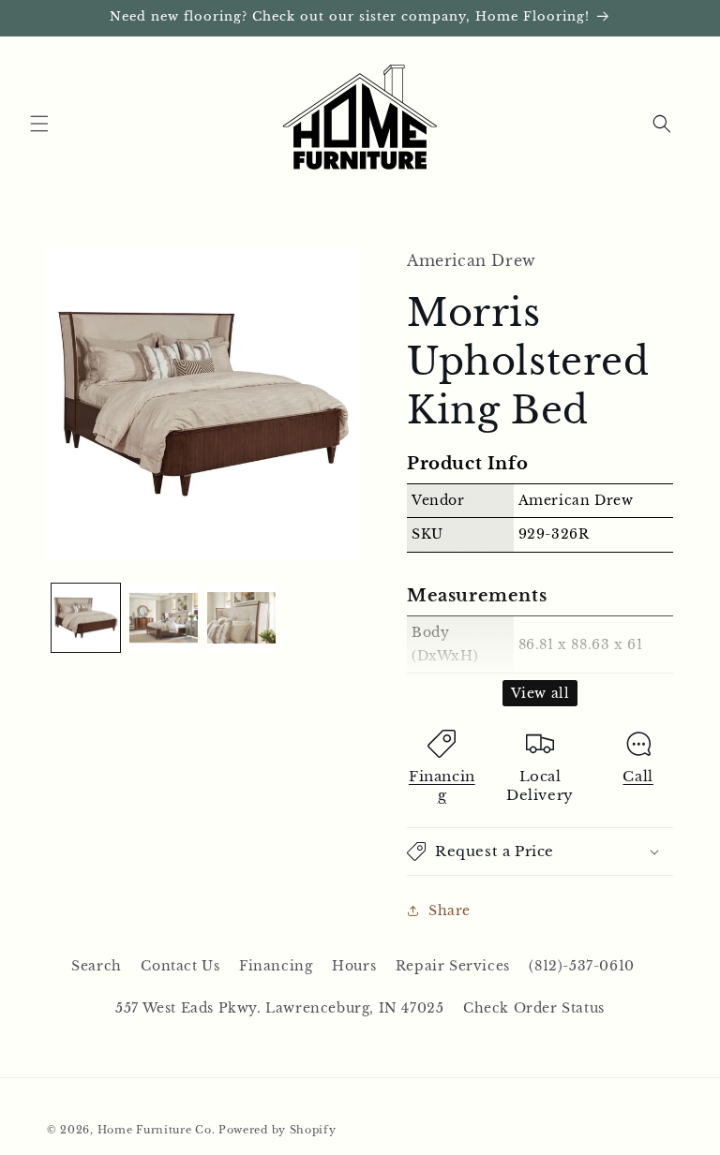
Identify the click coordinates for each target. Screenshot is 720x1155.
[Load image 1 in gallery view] (86, 618)
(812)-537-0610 (581, 965)
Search (96, 965)
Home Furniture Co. (157, 1129)
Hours (354, 965)
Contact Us (180, 965)
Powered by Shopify (277, 1129)
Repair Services (453, 965)
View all (540, 693)
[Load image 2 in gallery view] (163, 618)
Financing (442, 785)
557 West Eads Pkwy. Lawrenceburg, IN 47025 (279, 1008)
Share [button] (449, 910)
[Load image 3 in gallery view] (241, 618)
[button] (39, 123)
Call (637, 776)
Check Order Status (534, 1008)
